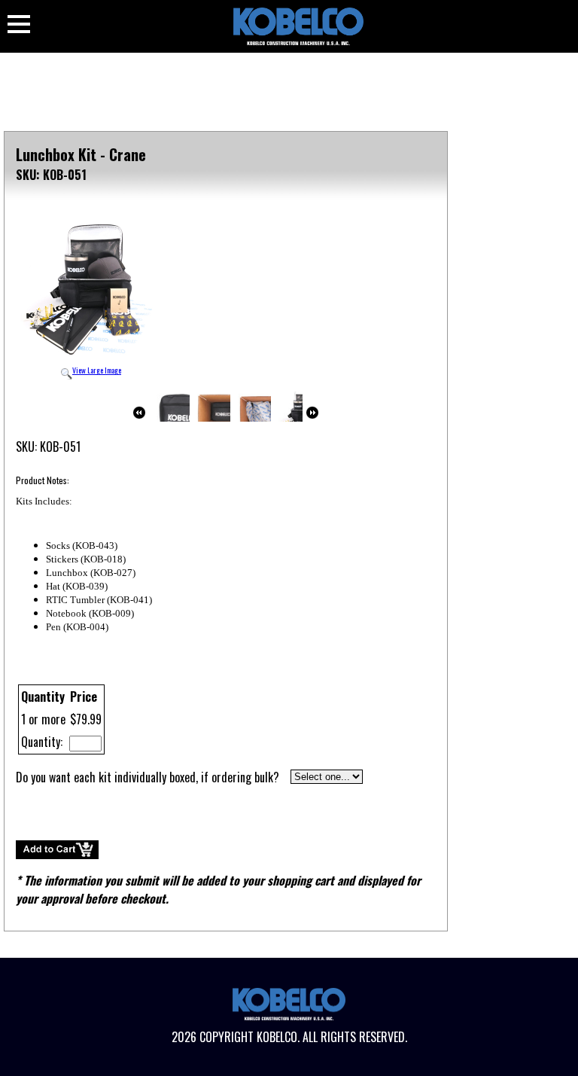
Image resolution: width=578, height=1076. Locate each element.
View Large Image (96, 370)
